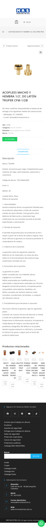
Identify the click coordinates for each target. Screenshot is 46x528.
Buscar (7, 452)
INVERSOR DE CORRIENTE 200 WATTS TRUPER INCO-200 (35, 369)
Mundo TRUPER (15, 128)
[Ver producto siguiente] (42, 46)
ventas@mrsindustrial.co (20, 502)
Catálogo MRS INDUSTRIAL (14, 446)
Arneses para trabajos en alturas (17, 422)
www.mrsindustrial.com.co (21, 509)
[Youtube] (29, 413)
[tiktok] (36, 413)
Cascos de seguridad (12, 440)
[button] (41, 52)
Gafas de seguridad (12, 434)
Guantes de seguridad (13, 428)
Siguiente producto (33, 46)
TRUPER (10, 133)
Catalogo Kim (9, 471)
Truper (7, 465)
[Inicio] (3, 32)
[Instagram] (15, 413)
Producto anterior (12, 46)
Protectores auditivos (12, 443)
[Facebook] (7, 413)
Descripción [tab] (23, 152)
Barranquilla (14, 130)
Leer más (5, 383)
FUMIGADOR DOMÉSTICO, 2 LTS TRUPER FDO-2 (29, 368)
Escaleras (8, 425)
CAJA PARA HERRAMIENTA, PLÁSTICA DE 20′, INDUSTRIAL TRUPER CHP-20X (15, 370)
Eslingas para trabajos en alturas (17, 431)
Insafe (6, 462)
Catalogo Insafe (10, 468)
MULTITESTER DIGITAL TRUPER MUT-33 (21, 367)
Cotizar (10, 139)
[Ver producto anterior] (4, 46)
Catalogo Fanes (10, 474)
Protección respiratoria (13, 437)
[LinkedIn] (22, 413)
